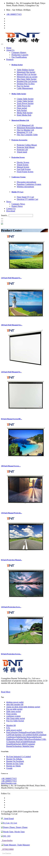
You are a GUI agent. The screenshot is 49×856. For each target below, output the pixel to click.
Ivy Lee (13, 823)
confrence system (13, 716)
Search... (4, 215)
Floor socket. (11, 714)
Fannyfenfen (7, 840)
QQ (8, 836)
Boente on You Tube (14, 763)
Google (9, 768)
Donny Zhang (21, 827)
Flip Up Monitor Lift (25, 130)
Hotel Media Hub (24, 115)
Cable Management (25, 88)
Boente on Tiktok (13, 766)
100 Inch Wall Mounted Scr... (11, 325)
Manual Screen (23, 167)
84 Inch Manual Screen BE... (11, 419)
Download (10, 211)
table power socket (14, 730)
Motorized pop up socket (27, 77)
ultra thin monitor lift (14, 704)
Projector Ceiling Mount (27, 145)
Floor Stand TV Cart (25, 197)
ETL (8, 728)
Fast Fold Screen (24, 169)
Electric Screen (23, 162)
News (8, 201)
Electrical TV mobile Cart (27, 199)
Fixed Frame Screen (25, 172)
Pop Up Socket (23, 86)
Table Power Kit (23, 106)
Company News (18, 204)
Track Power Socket (25, 103)
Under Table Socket (25, 101)
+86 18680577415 (14, 14)
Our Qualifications (19, 57)
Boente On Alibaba (14, 759)
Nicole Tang (19, 832)
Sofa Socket (22, 110)
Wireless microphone (25, 187)
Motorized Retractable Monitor (29, 128)
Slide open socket (13, 711)
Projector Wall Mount (25, 147)
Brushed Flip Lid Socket (27, 81)
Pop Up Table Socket (15, 721)
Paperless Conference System (29, 184)
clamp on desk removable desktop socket (23, 707)
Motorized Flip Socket (26, 72)
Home (8, 48)
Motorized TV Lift (24, 132)
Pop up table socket (14, 709)
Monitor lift (11, 725)
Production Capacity (19, 55)
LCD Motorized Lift (25, 125)
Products (9, 59)
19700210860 (7, 849)
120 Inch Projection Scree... (11, 607)
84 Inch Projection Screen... (11, 654)
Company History (18, 52)
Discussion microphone (26, 182)
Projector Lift (22, 149)
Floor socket (22, 108)
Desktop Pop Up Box (26, 84)
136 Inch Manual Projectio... (11, 513)
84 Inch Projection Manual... (11, 560)
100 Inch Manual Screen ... (11, 466)
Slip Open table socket (15, 718)
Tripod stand (22, 152)
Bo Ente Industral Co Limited (18, 756)
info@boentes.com (8, 783)
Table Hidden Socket (25, 70)
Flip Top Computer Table (27, 135)
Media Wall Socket (24, 113)
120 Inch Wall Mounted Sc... (11, 278)
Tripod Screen (22, 165)
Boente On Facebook (15, 761)
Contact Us (11, 208)
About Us (10, 50)
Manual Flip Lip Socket (26, 74)
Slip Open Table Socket (26, 79)
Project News (17, 206)
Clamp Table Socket (25, 99)
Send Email (8, 818)
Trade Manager (23, 845)
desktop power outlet (15, 702)
